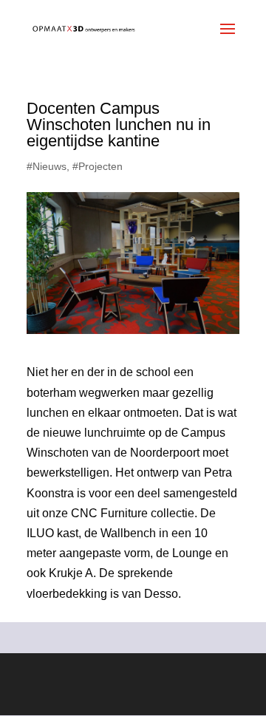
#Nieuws (46, 166)
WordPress (133, 694)
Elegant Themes (127, 674)
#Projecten (97, 166)
